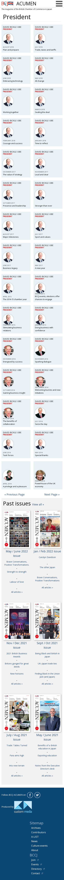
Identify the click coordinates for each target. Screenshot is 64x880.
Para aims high (17, 755)
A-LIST (35, 836)
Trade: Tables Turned (17, 745)
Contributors (38, 832)
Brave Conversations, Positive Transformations (47, 579)
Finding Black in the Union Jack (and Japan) (47, 675)
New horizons (17, 673)
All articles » (16, 592)
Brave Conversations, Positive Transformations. (16, 563)
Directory (36, 868)
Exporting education (47, 755)
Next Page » (52, 494)
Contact (35, 873)
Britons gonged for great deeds (17, 665)
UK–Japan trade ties (47, 663)
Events (35, 864)
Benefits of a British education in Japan (47, 747)
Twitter (37, 795)
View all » (38, 504)
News (34, 841)
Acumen (26, 3)
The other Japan (47, 567)
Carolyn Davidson (47, 557)
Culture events (39, 845)
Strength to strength (16, 571)
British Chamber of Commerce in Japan (7, 3)
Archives (36, 828)
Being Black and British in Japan (47, 655)
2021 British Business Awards (16, 655)
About (34, 850)
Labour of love (17, 581)
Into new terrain (16, 765)
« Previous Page (14, 494)
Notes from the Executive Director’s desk (47, 767)
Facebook (30, 795)
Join (33, 860)
